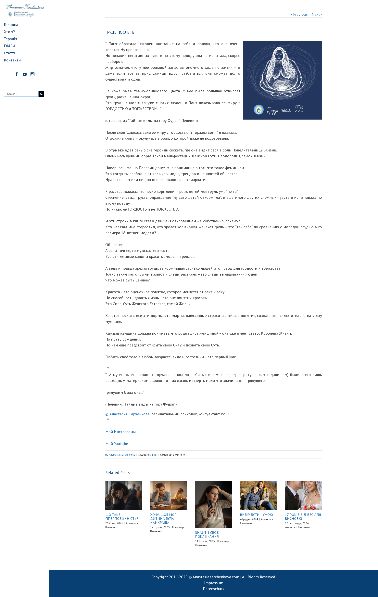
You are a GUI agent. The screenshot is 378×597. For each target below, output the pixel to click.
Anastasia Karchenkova (122, 454)
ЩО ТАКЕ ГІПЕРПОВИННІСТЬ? (121, 516)
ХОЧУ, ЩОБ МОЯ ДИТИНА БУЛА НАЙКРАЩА (163, 518)
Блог (155, 454)
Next (316, 14)
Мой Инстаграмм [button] (120, 431)
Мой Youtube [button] (116, 443)
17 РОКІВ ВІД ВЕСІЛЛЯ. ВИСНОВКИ (303, 516)
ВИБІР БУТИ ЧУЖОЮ (256, 514)
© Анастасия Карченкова (127, 414)
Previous (300, 14)
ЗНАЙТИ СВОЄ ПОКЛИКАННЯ (207, 534)
